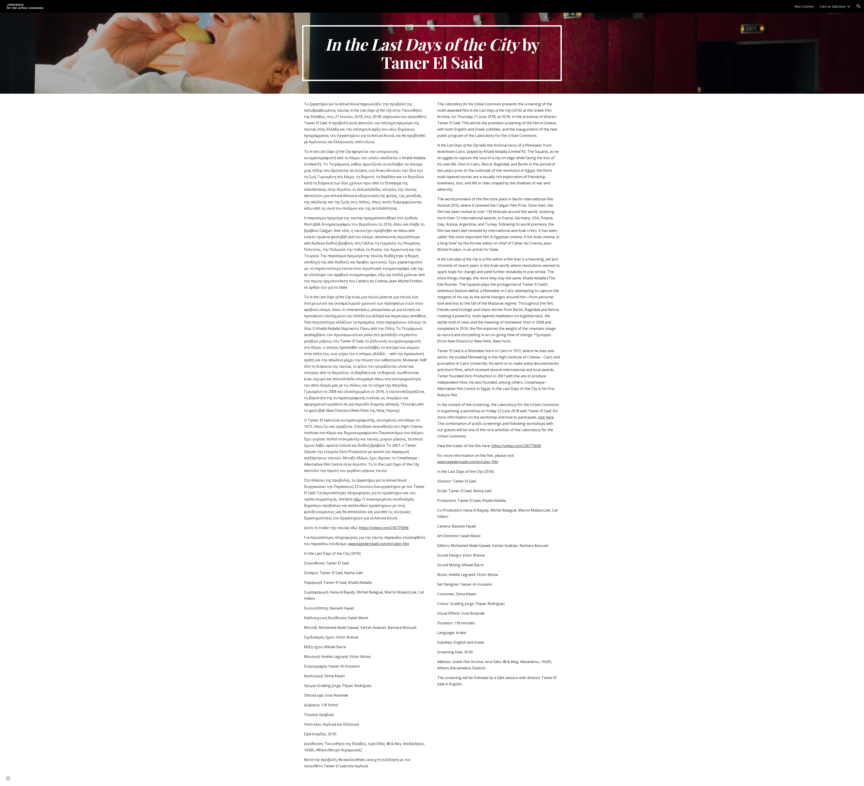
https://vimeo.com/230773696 (384, 527)
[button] (858, 6)
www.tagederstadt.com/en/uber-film (378, 543)
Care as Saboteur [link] (833, 6)
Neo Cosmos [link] (804, 6)
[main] (432, 53)
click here (546, 417)
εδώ (357, 499)
